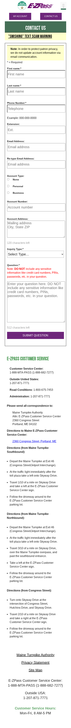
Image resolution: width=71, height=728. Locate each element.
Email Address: (16, 141)
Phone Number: (16, 103)
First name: (13, 68)
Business (18, 192)
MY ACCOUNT (20, 16)
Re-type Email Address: (20, 158)
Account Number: (17, 201)
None (16, 179)
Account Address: (17, 218)
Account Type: (15, 176)
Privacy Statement (35, 662)
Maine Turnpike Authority (35, 655)
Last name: (13, 85)
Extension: (13, 124)
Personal (18, 186)
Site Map (35, 670)
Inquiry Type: (15, 249)
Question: (13, 265)
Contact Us (51, 16)
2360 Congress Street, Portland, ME (34, 441)
